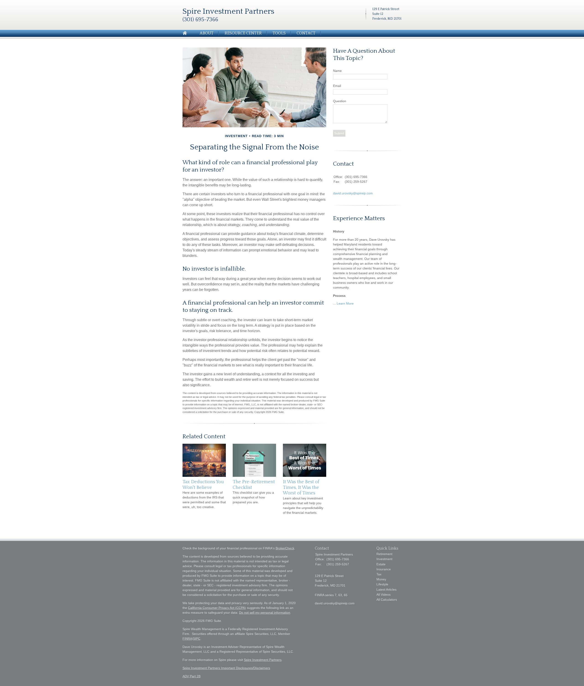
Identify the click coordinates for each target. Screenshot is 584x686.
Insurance (383, 569)
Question (339, 101)
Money (381, 579)
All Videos (383, 594)
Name (337, 71)
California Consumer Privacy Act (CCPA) (217, 608)
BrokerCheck (285, 548)
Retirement (384, 554)
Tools (279, 33)
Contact (306, 33)
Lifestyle (382, 584)
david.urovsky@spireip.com (353, 193)
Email (337, 86)
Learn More (345, 303)
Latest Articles (386, 589)
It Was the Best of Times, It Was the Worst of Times (301, 487)
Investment (384, 559)
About (207, 33)
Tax (378, 574)
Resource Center (243, 33)
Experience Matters (359, 218)
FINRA (187, 638)
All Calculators (386, 599)
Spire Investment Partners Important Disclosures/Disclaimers (226, 668)
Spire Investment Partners (263, 660)
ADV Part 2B (191, 676)
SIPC (196, 638)
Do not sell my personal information (264, 612)
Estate (381, 564)
